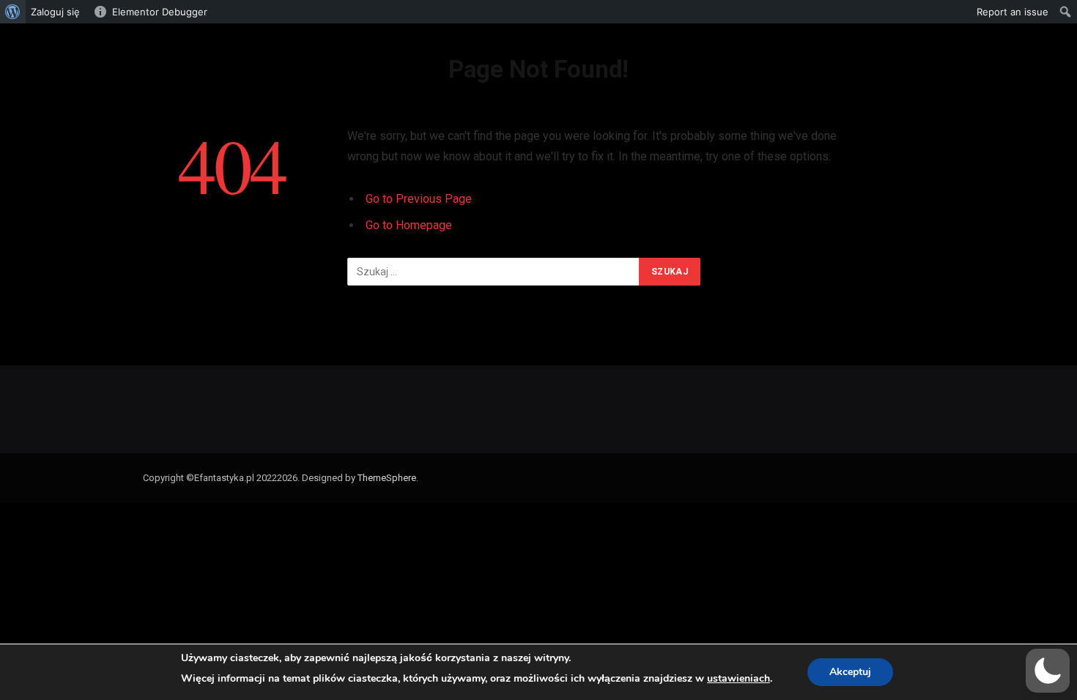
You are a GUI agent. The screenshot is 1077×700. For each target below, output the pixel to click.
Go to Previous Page (419, 199)
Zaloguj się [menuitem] (55, 12)
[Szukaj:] (493, 272)
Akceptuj (850, 672)
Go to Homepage (409, 225)
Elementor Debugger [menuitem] (159, 12)
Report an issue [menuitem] (1012, 12)
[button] (1048, 671)
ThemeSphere (387, 477)
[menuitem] (13, 11)
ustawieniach (738, 678)
